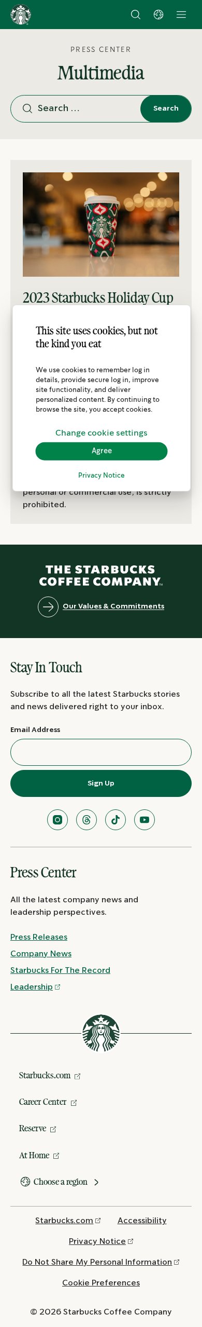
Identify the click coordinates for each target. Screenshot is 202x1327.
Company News (40, 954)
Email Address (35, 730)
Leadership (31, 987)
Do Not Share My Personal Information (97, 1262)
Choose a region (61, 1181)
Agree (102, 451)
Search (166, 108)
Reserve (32, 1128)
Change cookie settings (101, 433)
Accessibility (142, 1221)
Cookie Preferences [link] (101, 1283)
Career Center (43, 1101)
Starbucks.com (44, 1075)
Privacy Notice (101, 475)
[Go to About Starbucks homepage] (20, 14)
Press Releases (38, 937)
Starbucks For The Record (60, 970)
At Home (34, 1155)
